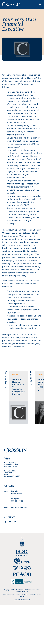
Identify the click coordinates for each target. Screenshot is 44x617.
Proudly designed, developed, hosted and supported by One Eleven (22, 595)
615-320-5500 (17, 493)
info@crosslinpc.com (19, 507)
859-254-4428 (17, 501)
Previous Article (5, 379)
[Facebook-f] (5, 522)
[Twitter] (10, 522)
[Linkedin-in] (15, 522)
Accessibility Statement (22, 600)
